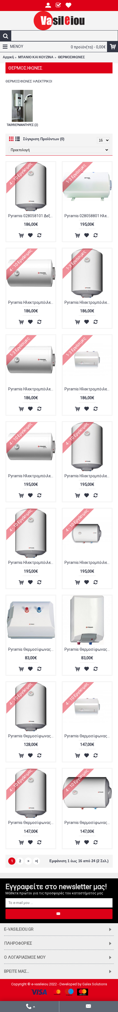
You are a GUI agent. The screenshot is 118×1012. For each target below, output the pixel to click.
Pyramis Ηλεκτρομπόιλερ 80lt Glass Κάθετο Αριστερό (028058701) (88, 476)
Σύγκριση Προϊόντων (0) (43, 139)
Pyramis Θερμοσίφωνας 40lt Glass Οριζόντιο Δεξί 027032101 (88, 822)
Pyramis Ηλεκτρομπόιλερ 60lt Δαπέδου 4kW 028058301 (88, 389)
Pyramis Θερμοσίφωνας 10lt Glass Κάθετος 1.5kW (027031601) (88, 649)
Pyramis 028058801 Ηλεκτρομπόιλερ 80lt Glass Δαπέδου (88, 216)
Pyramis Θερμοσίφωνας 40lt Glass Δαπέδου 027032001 (88, 736)
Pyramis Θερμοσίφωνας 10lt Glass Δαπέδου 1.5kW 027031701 (31, 649)
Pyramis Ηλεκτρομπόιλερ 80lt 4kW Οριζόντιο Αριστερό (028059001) (31, 476)
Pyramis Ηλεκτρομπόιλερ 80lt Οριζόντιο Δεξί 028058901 (88, 562)
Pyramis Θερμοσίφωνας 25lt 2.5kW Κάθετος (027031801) (31, 736)
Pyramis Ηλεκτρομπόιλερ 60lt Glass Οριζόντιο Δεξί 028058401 (31, 389)
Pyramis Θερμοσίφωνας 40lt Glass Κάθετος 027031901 (31, 822)
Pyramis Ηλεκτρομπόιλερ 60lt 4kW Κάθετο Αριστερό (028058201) (88, 302)
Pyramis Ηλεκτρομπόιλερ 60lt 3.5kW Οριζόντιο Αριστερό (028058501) (31, 302)
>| (36, 861)
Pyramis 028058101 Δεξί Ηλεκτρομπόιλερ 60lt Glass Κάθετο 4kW (31, 216)
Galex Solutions (94, 984)
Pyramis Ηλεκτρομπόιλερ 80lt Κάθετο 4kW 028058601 (31, 562)
